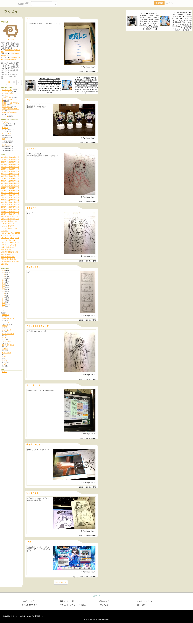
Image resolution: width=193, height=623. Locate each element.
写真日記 (5, 326)
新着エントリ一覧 (67, 601)
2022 (3, 278)
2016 (3, 289)
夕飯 (3, 139)
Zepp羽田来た (7, 97)
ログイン (170, 3)
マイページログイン (144, 601)
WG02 (5, 356)
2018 (3, 285)
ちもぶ (4, 364)
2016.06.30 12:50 (86, 142)
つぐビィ (11, 11)
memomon (5, 314)
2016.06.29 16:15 (86, 320)
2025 (3, 272)
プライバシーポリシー (68, 605)
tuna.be (96, 596)
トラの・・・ (6, 145)
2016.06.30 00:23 (86, 202)
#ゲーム (76, 577)
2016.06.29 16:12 (86, 379)
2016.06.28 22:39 (86, 536)
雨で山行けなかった (9, 93)
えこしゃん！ (6, 133)
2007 (3, 306)
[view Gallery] (8, 82)
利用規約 (82, 605)
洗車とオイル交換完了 (9, 112)
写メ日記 (5, 360)
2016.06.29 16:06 (86, 438)
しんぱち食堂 (6, 91)
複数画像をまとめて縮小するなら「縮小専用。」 (23, 616)
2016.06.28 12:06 (86, 576)
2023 (3, 276)
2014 (3, 293)
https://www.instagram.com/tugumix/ (10, 58)
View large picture (88, 67)
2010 (3, 301)
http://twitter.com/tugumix (10, 54)
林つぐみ (11, 39)
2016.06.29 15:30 (86, 487)
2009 (3, 302)
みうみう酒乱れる (8, 333)
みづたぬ (5, 122)
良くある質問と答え (29, 605)
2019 (3, 284)
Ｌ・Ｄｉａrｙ (7, 322)
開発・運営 (141, 605)
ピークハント (6, 106)
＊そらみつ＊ (6, 352)
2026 (3, 270)
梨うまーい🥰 (7, 89)
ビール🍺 (5, 116)
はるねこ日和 (6, 330)
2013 (3, 295)
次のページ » (60, 582)
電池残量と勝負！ (8, 345)
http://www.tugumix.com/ (10, 50)
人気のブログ (103, 601)
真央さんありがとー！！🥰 (10, 100)
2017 (3, 287)
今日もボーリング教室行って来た (11, 104)
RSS (5, 371)
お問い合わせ (103, 605)
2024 (3, 274)
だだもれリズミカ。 (9, 318)
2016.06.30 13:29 (86, 71)
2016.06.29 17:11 (86, 261)
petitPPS (5, 349)
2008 (3, 304)
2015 (3, 291)
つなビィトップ (28, 601)
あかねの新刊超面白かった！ (10, 109)
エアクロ (5, 127)
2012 (3, 297)
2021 (3, 280)
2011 (3, 299)
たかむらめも (6, 341)
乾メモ (4, 337)
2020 (3, 282)
